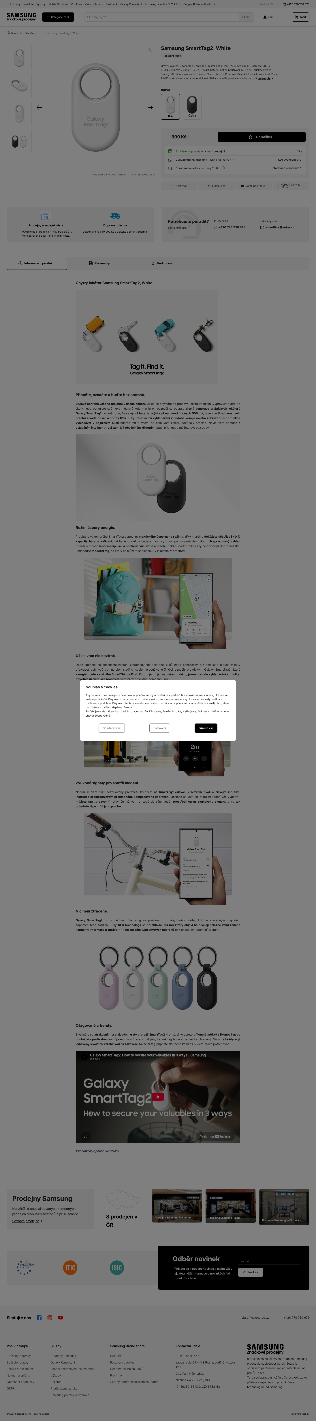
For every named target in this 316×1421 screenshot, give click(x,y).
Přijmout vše (206, 728)
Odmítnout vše (112, 728)
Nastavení (160, 728)
